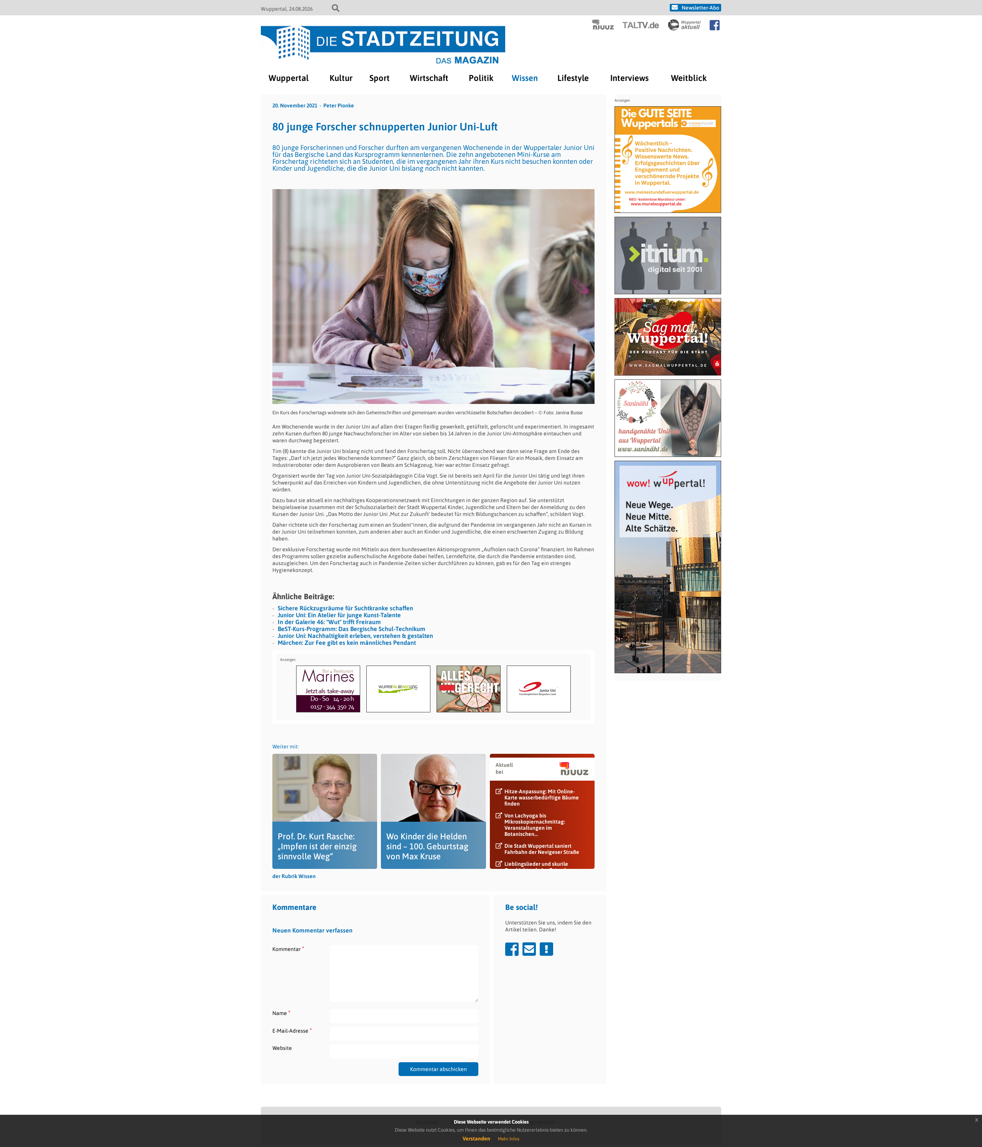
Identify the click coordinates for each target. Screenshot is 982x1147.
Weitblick (689, 78)
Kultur (341, 78)
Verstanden (476, 1138)
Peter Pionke (338, 105)
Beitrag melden (546, 949)
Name (281, 1013)
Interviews (629, 78)
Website (282, 1048)
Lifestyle (573, 78)
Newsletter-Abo (700, 8)
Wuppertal (289, 78)
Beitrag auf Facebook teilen (512, 949)
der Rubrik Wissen (294, 876)
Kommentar (288, 949)
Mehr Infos (508, 1139)
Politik (481, 78)
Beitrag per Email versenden (529, 949)
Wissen (525, 78)
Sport (379, 78)
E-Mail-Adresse (292, 1030)
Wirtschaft (429, 78)
